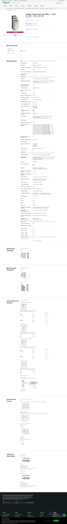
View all (12, 10)
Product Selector (5, 516)
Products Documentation (6, 514)
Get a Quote (17, 516)
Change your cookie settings (48, 520)
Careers (29, 514)
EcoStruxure (42, 514)
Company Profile (30, 515)
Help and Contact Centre (18, 514)
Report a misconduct (31, 516)
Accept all (56, 520)
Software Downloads (6, 515)
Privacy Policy (25, 499)
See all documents (11, 53)
